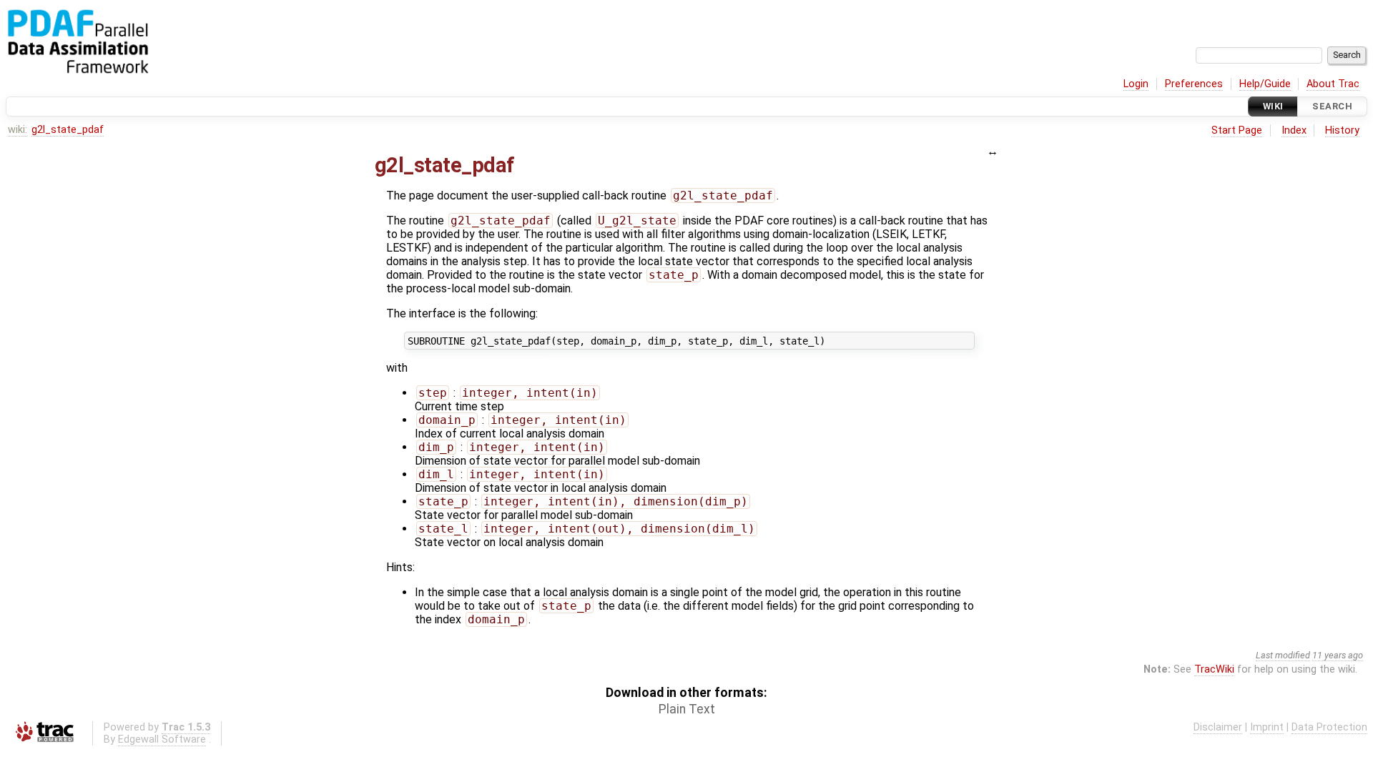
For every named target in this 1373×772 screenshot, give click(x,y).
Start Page (1236, 130)
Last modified (1283, 655)
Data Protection (1329, 727)
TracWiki (1214, 669)
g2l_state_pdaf (67, 130)
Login (1135, 84)
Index (1293, 130)
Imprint (1267, 727)
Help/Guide (1265, 84)
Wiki (1273, 106)
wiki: (17, 130)
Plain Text (687, 709)
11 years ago (1337, 655)
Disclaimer (1218, 727)
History (1342, 130)
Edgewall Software (162, 739)
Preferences (1194, 84)
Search (1332, 106)
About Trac (1332, 84)
